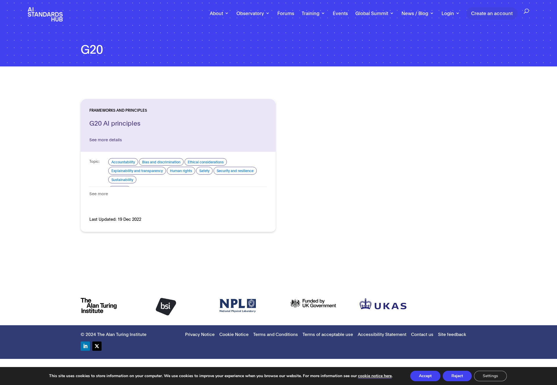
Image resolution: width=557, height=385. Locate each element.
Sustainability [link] (122, 179)
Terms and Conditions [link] (275, 334)
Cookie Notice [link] (234, 334)
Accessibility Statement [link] (382, 334)
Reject (457, 376)
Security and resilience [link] (235, 170)
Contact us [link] (422, 334)
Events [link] (340, 13)
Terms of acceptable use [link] (328, 334)
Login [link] (448, 13)
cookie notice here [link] (375, 376)
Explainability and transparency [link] (137, 170)
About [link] (216, 13)
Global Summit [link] (371, 13)
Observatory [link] (250, 13)
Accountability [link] (123, 162)
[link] (45, 14)
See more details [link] (105, 139)
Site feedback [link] (452, 334)
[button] (85, 346)
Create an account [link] (492, 13)
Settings (490, 376)
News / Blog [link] (415, 13)
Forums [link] (285, 13)
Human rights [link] (181, 170)
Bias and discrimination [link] (161, 162)
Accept (425, 376)
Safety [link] (204, 170)
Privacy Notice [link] (200, 334)
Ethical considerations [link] (206, 162)
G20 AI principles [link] (114, 122)
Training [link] (310, 13)
